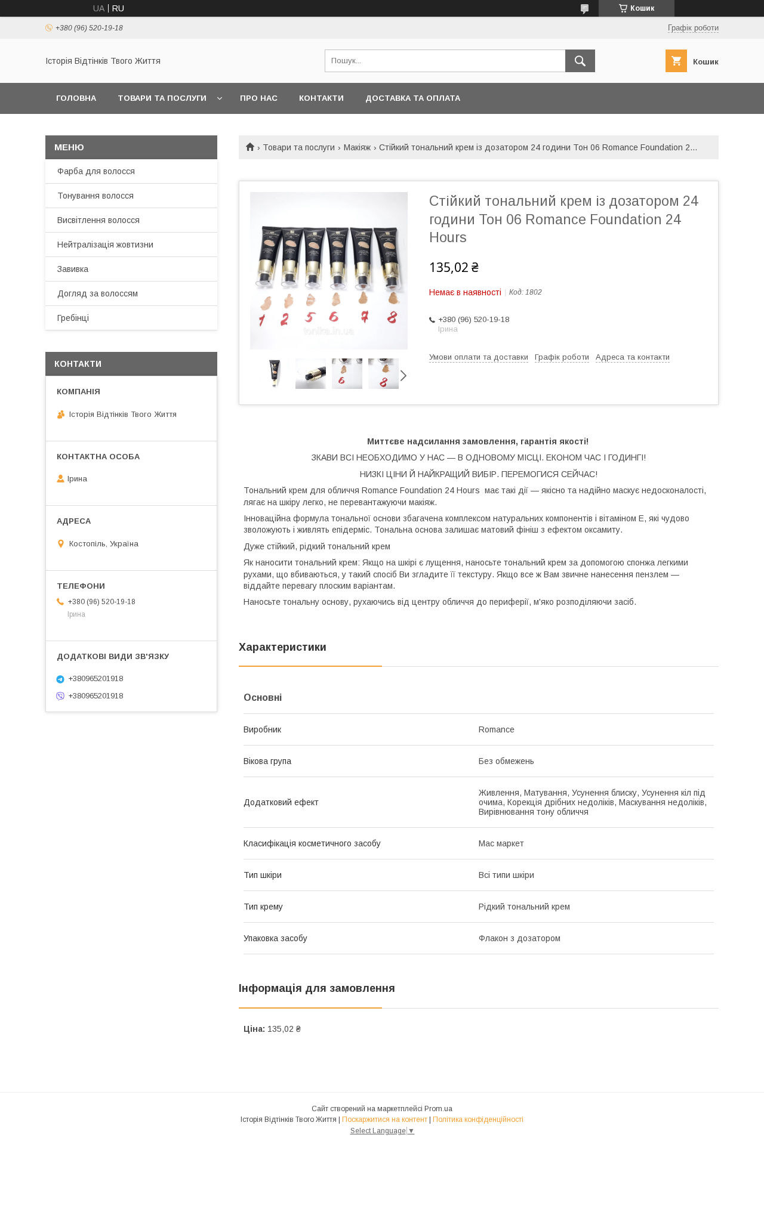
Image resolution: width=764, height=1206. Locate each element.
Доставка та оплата (412, 98)
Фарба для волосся (96, 171)
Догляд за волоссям (97, 293)
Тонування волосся (95, 195)
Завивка (72, 269)
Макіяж (357, 147)
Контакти (321, 98)
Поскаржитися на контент (384, 1119)
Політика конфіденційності (478, 1119)
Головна (76, 98)
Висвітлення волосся (98, 220)
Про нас (259, 98)
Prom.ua (438, 1109)
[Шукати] (580, 61)
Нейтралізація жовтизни (105, 244)
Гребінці (73, 318)
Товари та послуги (162, 98)
